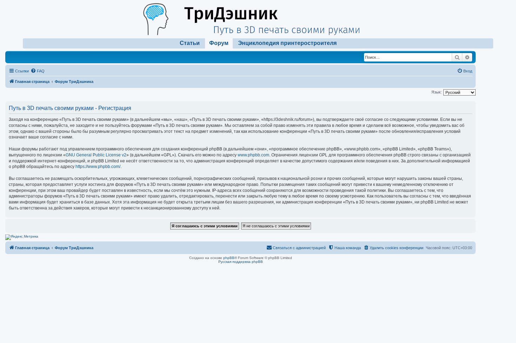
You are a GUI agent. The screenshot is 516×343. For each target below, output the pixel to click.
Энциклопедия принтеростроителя (287, 43)
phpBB (228, 258)
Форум (219, 43)
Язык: (436, 92)
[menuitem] (38, 71)
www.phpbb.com (253, 155)
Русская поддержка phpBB (240, 262)
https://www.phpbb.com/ (97, 166)
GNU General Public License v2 (96, 155)
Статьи (190, 43)
